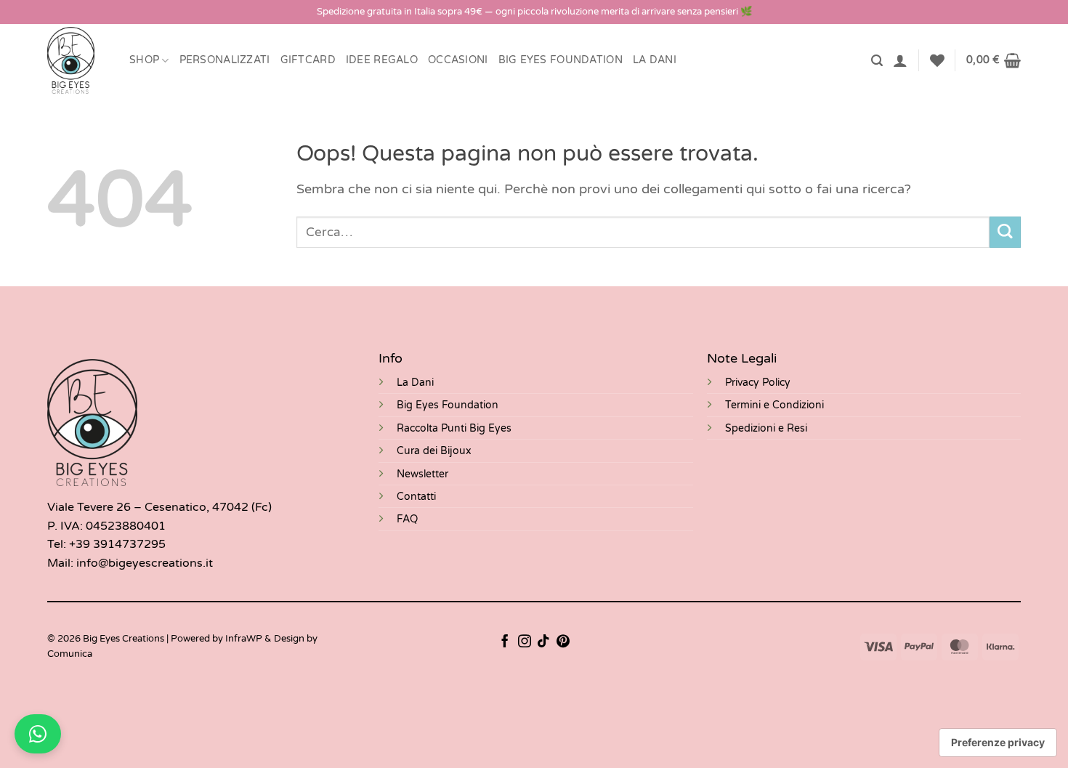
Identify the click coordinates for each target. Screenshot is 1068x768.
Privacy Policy (757, 382)
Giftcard (308, 60)
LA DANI (654, 60)
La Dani (415, 382)
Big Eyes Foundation (447, 405)
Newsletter (422, 474)
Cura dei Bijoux (434, 451)
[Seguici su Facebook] (504, 642)
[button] (877, 61)
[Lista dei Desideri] (937, 60)
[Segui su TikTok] (543, 642)
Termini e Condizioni (774, 405)
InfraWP (243, 638)
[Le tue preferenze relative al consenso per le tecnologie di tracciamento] (997, 742)
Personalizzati (224, 60)
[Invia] (1005, 232)
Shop (144, 60)
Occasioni (458, 60)
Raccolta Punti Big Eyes (454, 428)
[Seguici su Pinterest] (563, 642)
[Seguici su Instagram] (524, 642)
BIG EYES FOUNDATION (560, 60)
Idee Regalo (382, 60)
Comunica (69, 654)
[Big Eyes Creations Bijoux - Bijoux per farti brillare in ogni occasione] (77, 60)
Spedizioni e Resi (766, 428)
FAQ (407, 519)
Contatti (416, 496)
